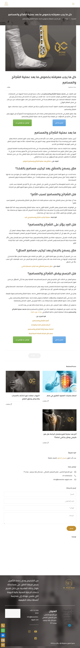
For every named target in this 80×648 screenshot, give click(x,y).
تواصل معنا (67, 621)
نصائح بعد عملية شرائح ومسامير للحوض (37, 161)
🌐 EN (68, 625)
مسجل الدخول (62, 457)
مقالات (66, 18)
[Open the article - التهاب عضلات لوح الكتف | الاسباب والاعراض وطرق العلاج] (23, 381)
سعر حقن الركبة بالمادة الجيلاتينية (40, 333)
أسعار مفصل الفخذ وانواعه (40, 324)
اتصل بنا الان (59, 122)
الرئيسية (73, 18)
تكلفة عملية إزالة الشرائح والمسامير (41, 329)
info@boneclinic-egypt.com (62, 479)
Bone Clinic (73, 87)
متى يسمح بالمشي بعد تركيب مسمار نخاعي (36, 266)
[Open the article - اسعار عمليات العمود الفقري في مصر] (59, 381)
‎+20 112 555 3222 (34, 612)
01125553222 (67, 475)
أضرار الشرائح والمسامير (40, 320)
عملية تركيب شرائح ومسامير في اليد (37, 217)
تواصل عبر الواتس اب (22, 122)
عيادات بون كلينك (36, 312)
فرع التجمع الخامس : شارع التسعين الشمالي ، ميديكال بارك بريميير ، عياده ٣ (48, 471)
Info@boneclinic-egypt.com (33, 618)
